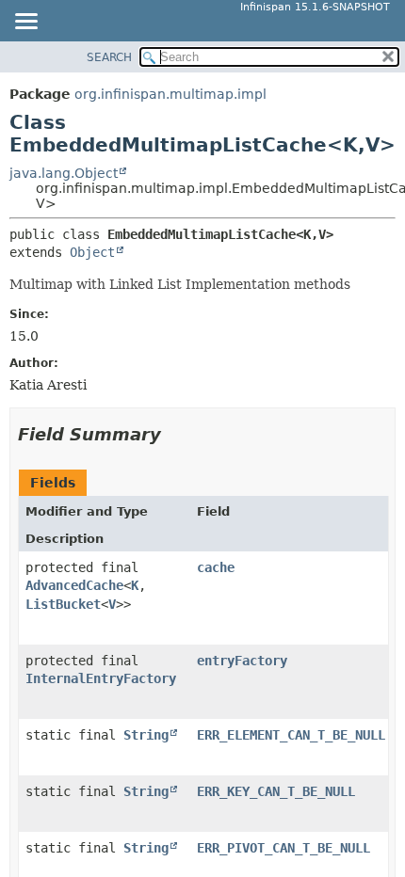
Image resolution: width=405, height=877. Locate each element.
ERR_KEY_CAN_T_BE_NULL (276, 791)
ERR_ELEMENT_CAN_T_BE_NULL (291, 734)
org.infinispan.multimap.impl (170, 94)
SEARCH (109, 57)
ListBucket (63, 604)
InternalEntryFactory (100, 678)
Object (92, 252)
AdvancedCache (74, 585)
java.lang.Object (63, 173)
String (146, 734)
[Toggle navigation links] (25, 22)
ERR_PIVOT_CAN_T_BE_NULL (283, 847)
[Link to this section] (174, 434)
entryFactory (242, 660)
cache (216, 567)
